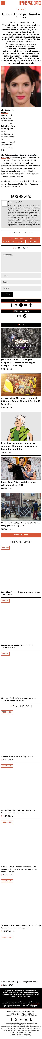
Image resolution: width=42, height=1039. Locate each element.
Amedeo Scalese (8, 931)
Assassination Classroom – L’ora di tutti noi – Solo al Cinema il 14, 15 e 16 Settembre (20, 401)
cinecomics (33, 242)
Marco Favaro (8, 875)
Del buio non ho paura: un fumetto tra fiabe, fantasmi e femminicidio (18, 812)
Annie (21, 242)
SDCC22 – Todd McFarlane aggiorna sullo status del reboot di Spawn (18, 699)
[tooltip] (12, 196)
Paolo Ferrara (8, 816)
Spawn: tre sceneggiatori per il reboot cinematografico (17, 646)
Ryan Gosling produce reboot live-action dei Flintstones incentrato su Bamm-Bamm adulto (19, 446)
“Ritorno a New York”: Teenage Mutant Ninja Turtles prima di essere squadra (21, 927)
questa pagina (35, 1004)
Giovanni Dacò (8, 760)
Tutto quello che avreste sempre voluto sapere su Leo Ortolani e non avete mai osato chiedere (19, 869)
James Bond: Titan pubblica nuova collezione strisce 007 (18, 483)
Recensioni (7, 712)
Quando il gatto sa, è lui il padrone (17, 757)
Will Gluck (9, 242)
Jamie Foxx (33, 238)
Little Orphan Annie (14, 238)
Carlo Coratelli (28, 22)
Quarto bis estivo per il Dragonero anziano (20, 982)
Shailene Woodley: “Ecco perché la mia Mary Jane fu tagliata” (21, 524)
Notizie (21, 9)
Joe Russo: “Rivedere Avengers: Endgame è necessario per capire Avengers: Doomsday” (18, 363)
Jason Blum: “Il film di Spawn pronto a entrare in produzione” (20, 593)
